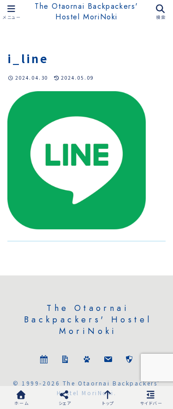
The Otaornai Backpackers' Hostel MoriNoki (86, 11)
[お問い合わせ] (108, 360)
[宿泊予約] (43, 360)
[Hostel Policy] (129, 360)
